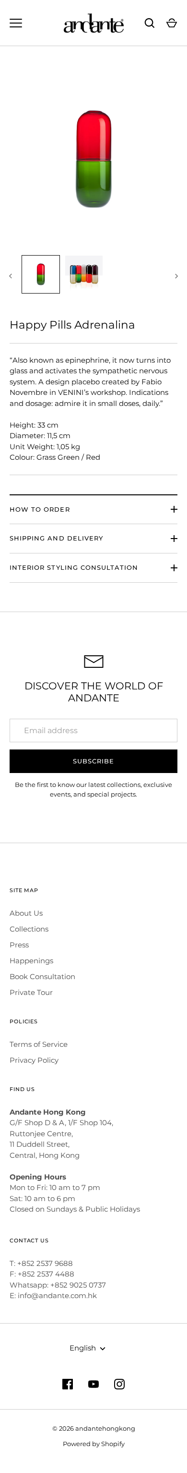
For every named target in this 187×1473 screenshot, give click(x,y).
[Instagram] (119, 1384)
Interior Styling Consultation (74, 567)
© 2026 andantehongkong (93, 1428)
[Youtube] (93, 1384)
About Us (26, 913)
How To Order (40, 509)
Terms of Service (39, 1044)
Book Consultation (42, 976)
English (83, 1347)
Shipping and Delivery (56, 538)
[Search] (149, 23)
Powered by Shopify (94, 1444)
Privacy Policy (34, 1060)
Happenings (31, 960)
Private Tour (31, 992)
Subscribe (93, 761)
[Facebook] (67, 1384)
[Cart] (171, 23)
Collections (29, 928)
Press (19, 944)
